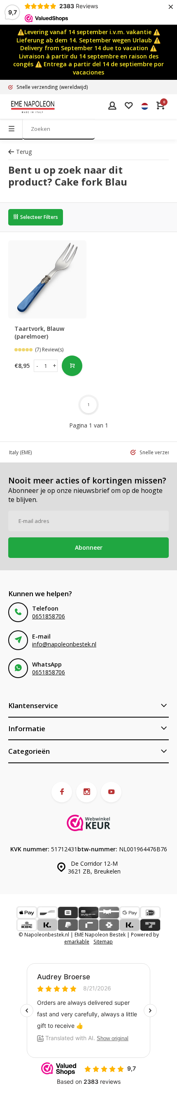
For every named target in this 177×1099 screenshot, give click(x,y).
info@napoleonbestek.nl (64, 644)
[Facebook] (61, 792)
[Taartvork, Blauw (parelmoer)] (47, 279)
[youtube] (111, 792)
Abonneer (88, 547)
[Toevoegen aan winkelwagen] (72, 365)
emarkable (76, 941)
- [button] (37, 365)
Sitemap (103, 941)
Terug (24, 152)
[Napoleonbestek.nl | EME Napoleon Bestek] (33, 106)
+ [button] (54, 365)
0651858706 (48, 616)
